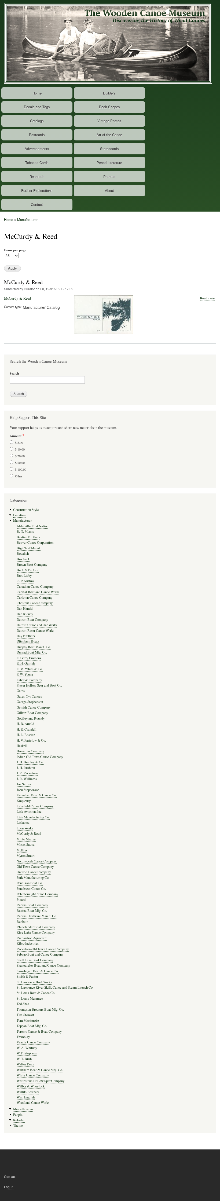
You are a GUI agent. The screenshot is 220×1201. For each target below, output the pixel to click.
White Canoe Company (33, 1075)
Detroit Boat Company (32, 619)
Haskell (22, 745)
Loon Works (25, 828)
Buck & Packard (28, 570)
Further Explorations (37, 190)
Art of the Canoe (109, 134)
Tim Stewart (25, 1015)
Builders (109, 93)
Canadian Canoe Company (35, 586)
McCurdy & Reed (23, 282)
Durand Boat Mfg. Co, (32, 652)
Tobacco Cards (37, 162)
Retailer (19, 1120)
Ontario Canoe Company (34, 872)
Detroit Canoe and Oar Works (37, 625)
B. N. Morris (25, 531)
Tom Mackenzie (28, 1020)
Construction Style (26, 509)
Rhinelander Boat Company (36, 927)
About (109, 190)
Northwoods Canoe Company (37, 861)
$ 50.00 (20, 462)
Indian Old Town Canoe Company (40, 756)
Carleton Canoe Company (34, 597)
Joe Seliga (24, 784)
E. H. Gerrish (26, 663)
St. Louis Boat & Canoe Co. (36, 992)
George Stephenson (30, 701)
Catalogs (37, 120)
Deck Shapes (109, 106)
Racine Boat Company (32, 905)
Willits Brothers (28, 1092)
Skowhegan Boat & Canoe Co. (37, 971)
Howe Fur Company (30, 751)
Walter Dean (25, 1064)
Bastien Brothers (28, 537)
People (18, 1114)
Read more (207, 298)
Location (19, 515)
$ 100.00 (20, 469)
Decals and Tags (37, 106)
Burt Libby (24, 575)
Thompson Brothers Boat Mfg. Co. (40, 1009)
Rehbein (22, 921)
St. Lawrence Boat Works (34, 982)
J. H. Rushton (26, 767)
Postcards (37, 134)
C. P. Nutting (25, 581)
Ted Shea (23, 1004)
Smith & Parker (27, 976)
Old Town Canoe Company (35, 866)
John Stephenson (28, 790)
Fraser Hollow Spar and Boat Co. (39, 685)
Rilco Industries (28, 943)
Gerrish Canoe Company (33, 707)
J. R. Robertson (27, 773)
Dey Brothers (26, 636)
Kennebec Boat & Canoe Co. (37, 795)
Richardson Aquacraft (32, 938)
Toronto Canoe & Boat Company (39, 1031)
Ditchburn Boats (28, 641)
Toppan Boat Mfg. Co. (32, 1026)
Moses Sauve (26, 844)
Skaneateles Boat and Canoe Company (43, 965)
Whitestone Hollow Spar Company (40, 1081)
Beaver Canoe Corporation (35, 542)
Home (37, 93)
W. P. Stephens (27, 1053)
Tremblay (23, 1037)
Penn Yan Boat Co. (30, 883)
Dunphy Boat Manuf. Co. (34, 647)
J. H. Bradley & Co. (30, 762)
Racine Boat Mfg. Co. (32, 910)
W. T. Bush (24, 1059)
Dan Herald (24, 608)
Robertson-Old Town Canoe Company (43, 949)
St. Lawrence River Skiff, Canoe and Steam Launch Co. (55, 987)
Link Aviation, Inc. (29, 811)
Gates (21, 690)
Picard (21, 899)
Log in (8, 1186)
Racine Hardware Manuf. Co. (37, 916)
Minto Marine (26, 839)
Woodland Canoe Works (33, 1102)
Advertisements (37, 148)
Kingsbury (24, 801)
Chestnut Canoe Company (35, 603)
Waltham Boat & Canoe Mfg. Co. (40, 1070)
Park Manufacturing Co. (33, 877)
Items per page (15, 249)
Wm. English (26, 1097)
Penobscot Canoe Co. (31, 888)
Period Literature (109, 162)
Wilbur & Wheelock (31, 1086)
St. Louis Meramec (30, 998)
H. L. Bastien (26, 734)
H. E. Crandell (26, 729)
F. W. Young (25, 674)
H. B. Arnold (25, 723)
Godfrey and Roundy (31, 718)
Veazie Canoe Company (33, 1042)
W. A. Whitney (27, 1048)
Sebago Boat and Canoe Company (40, 954)
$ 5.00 (19, 442)
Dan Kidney (25, 614)
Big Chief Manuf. (29, 548)
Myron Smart (26, 855)
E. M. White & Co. (30, 669)
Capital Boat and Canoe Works (38, 592)
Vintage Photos (109, 120)
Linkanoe (23, 822)
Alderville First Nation (32, 526)
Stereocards (109, 148)
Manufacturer (27, 219)
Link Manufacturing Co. (33, 817)
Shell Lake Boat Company (35, 960)
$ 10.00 (20, 449)
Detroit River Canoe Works (35, 630)
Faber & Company (29, 680)
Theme (18, 1125)
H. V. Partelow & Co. (31, 740)
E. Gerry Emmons (29, 658)
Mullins (22, 850)
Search (14, 373)
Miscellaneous (23, 1109)
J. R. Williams (27, 779)
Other (18, 476)
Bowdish (23, 553)
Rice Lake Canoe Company (36, 932)
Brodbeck (23, 559)
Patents (109, 176)
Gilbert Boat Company (32, 712)
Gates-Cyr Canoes (29, 696)
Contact (37, 204)
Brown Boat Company (32, 564)
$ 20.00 (20, 456)
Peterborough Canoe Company (37, 894)
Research (37, 176)
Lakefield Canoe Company (35, 806)
